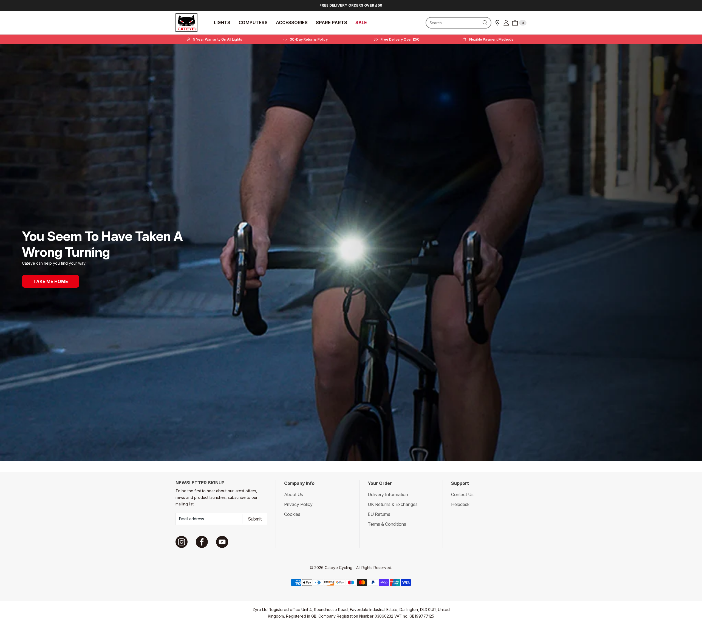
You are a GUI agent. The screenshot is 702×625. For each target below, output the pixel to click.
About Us (293, 494)
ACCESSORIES (292, 22)
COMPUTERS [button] (253, 22)
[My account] (506, 23)
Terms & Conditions (387, 524)
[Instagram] (182, 542)
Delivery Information (388, 494)
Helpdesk (460, 504)
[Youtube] (222, 542)
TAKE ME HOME (50, 281)
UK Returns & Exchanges (393, 504)
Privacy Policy (298, 504)
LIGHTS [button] (222, 22)
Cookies (292, 514)
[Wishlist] (497, 23)
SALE (361, 22)
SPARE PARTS (331, 22)
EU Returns (379, 514)
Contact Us (462, 494)
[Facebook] (202, 542)
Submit (255, 519)
